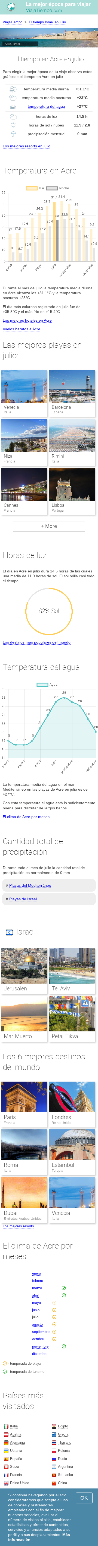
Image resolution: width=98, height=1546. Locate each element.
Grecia (63, 1434)
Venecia (11, 407)
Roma (11, 1165)
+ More (49, 526)
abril (35, 1295)
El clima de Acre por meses (26, 817)
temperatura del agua (46, 106)
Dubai (10, 1213)
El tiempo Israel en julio (47, 22)
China (62, 1483)
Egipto (63, 1426)
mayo (36, 1303)
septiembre (41, 1332)
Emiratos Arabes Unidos (23, 1218)
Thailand (64, 1442)
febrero (37, 1281)
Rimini (58, 456)
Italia (7, 1170)
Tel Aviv (61, 988)
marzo (37, 1288)
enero (36, 1273)
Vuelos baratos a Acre (21, 329)
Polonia (64, 1451)
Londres (61, 1117)
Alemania (17, 1442)
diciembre (39, 1354)
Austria (15, 1434)
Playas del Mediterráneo (30, 885)
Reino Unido (61, 1123)
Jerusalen (15, 988)
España (16, 1459)
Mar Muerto (18, 1036)
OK (84, 1498)
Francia (9, 1123)
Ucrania (16, 1451)
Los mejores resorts (18, 1226)
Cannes (11, 505)
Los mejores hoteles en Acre (27, 320)
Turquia (57, 1170)
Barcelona (61, 407)
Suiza (14, 1467)
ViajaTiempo (12, 22)
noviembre (40, 1346)
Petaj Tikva (65, 1036)
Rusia (62, 1459)
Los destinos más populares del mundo (37, 642)
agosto (37, 1324)
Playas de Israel (23, 899)
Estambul (63, 1165)
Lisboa (58, 505)
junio (35, 1310)
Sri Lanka (65, 1475)
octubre (38, 1339)
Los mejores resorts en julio (26, 146)
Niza (8, 456)
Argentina (65, 1467)
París (10, 1117)
